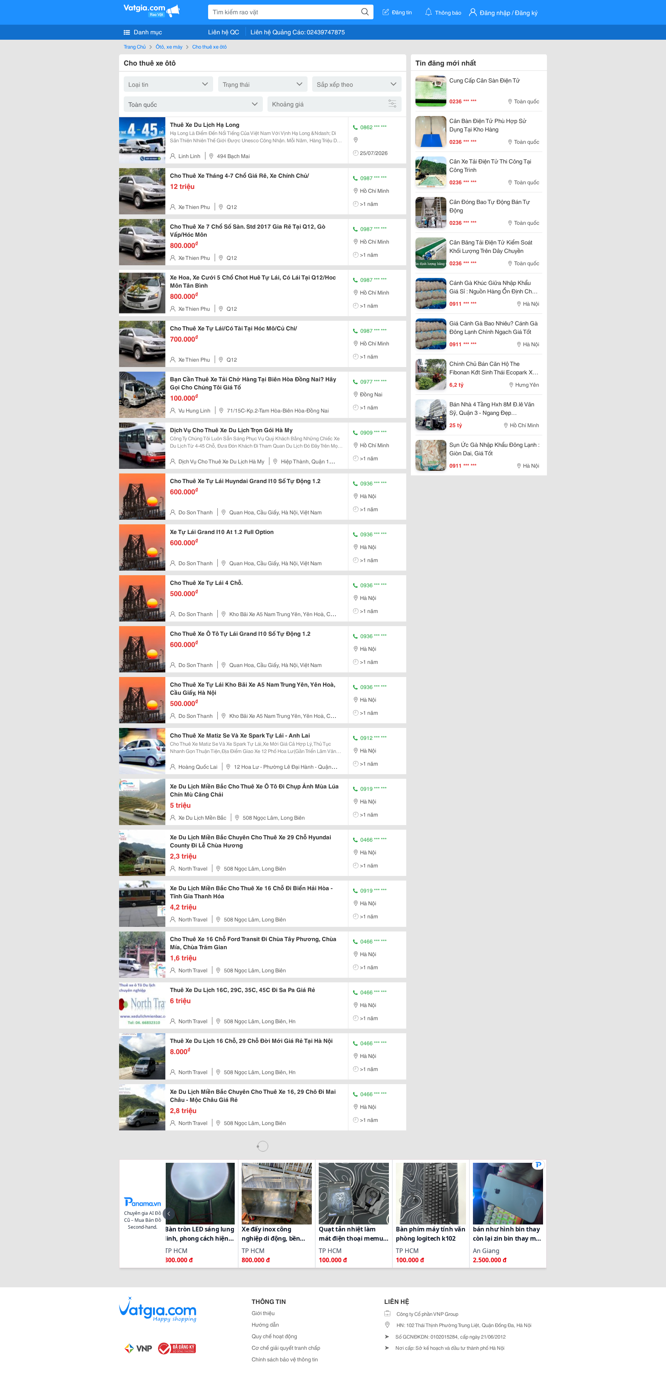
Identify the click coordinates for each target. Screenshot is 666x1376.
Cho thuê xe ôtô (209, 46)
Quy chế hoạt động (274, 1336)
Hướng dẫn (265, 1324)
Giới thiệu (263, 1313)
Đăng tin (402, 12)
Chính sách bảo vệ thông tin (285, 1359)
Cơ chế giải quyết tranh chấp (286, 1347)
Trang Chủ (135, 46)
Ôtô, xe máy (169, 46)
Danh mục (147, 31)
